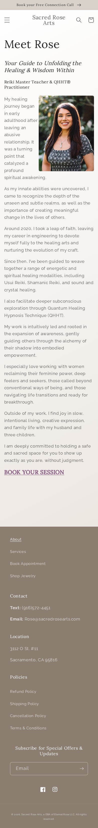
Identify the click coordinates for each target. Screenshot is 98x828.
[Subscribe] (82, 768)
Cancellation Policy (28, 716)
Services (18, 551)
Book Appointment (28, 563)
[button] (7, 20)
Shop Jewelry (23, 576)
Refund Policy (23, 691)
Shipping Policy (24, 704)
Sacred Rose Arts (31, 814)
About (15, 539)
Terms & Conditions (28, 728)
